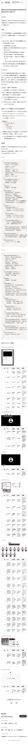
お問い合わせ (22, 736)
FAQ (12, 730)
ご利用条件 (3, 736)
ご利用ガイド (11, 723)
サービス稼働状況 (18, 730)
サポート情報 (7, 730)
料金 (16, 723)
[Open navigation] (3, 2)
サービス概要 (4, 723)
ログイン (23, 716)
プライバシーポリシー (12, 736)
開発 (2, 730)
